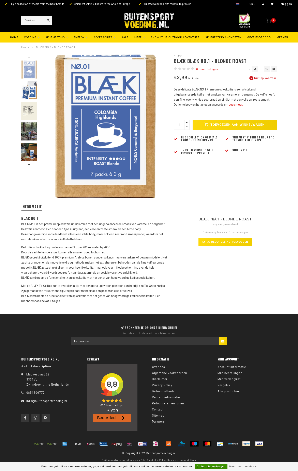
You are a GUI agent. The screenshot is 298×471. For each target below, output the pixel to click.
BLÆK (178, 56)
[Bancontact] (220, 444)
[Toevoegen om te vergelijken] (274, 69)
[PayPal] (246, 444)
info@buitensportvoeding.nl (46, 401)
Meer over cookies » (243, 466)
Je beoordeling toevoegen (227, 241)
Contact (158, 409)
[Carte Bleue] (104, 444)
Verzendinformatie (166, 397)
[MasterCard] (207, 444)
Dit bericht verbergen (211, 466)
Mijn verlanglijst (229, 379)
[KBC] (181, 444)
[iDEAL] (155, 444)
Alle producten (228, 391)
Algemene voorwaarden (169, 373)
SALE (125, 37)
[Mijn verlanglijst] (272, 4)
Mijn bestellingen (230, 373)
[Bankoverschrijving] (78, 444)
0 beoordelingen (207, 69)
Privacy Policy (162, 385)
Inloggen (286, 4)
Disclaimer (159, 379)
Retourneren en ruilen (168, 403)
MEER (138, 37)
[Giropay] (142, 444)
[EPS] (129, 444)
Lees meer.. (236, 104)
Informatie (31, 206)
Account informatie (232, 367)
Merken (282, 37)
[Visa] (259, 444)
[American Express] (65, 444)
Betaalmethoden (164, 391)
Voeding (30, 37)
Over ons (158, 367)
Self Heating (55, 37)
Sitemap (158, 415)
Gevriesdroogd (259, 37)
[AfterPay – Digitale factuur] (52, 444)
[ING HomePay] (168, 444)
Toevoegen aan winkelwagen (237, 125)
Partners (158, 421)
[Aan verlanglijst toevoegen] (267, 69)
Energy (79, 37)
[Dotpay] (116, 444)
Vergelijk (224, 385)
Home (14, 37)
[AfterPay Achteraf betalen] (39, 444)
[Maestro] (194, 444)
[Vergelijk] (263, 4)
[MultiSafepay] (233, 444)
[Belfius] (91, 444)
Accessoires (103, 37)
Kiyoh (193, 460)
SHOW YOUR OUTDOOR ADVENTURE (175, 37)
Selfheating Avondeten (223, 37)
